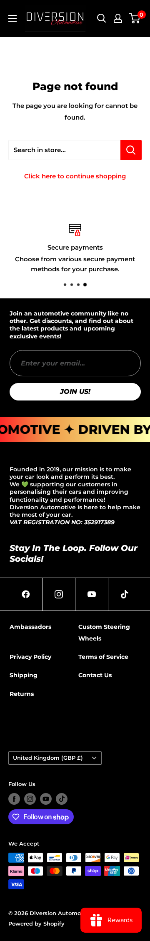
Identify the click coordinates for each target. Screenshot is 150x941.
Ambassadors (30, 627)
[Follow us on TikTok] (62, 799)
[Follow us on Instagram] (30, 799)
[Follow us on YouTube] (46, 799)
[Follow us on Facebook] (14, 799)
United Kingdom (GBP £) (48, 758)
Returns (22, 694)
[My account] (118, 18)
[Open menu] (12, 18)
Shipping (24, 675)
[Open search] (101, 18)
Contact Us (95, 675)
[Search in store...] (131, 150)
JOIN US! (75, 391)
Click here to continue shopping (75, 176)
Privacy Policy (30, 657)
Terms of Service (103, 657)
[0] (135, 18)
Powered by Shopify (36, 923)
